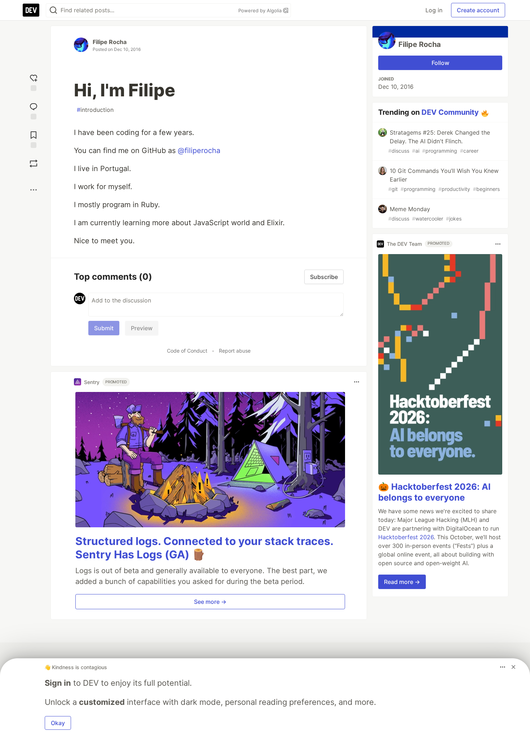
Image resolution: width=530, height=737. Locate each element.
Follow (440, 62)
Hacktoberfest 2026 (406, 537)
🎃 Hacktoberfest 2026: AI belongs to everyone (434, 492)
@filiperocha (199, 150)
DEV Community (450, 112)
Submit (104, 328)
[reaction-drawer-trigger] (33, 81)
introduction (95, 109)
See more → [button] (210, 601)
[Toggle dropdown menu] (356, 382)
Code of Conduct (187, 351)
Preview (142, 328)
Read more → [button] (402, 582)
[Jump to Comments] (33, 110)
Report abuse (235, 351)
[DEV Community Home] (31, 10)
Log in (433, 10)
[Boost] (33, 163)
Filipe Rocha (110, 41)
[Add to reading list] (33, 138)
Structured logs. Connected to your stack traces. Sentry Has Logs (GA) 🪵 (204, 548)
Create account (478, 10)
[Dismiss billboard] (513, 667)
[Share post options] (33, 190)
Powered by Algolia (260, 10)
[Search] (53, 10)
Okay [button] (58, 723)
